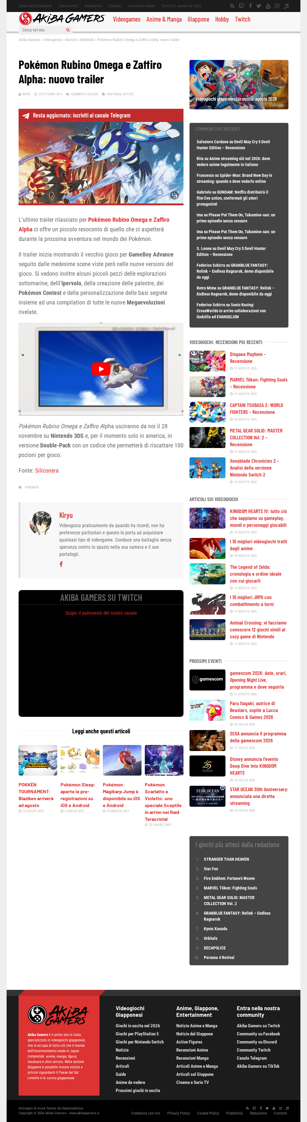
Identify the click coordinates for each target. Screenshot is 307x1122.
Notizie (71, 39)
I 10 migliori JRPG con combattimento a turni (252, 600)
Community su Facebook (258, 1034)
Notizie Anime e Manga (196, 1025)
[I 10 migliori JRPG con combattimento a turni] (207, 612)
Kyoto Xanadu (215, 928)
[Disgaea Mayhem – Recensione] (207, 369)
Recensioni (125, 1058)
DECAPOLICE (215, 947)
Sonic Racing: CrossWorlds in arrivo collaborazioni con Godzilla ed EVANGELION (231, 310)
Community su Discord (257, 1042)
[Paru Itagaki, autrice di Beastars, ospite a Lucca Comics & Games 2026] (207, 718)
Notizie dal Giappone (194, 1034)
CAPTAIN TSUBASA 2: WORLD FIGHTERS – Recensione (256, 408)
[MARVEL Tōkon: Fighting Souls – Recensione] (207, 395)
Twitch (243, 19)
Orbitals (210, 938)
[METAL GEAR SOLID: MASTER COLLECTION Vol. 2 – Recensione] (207, 446)
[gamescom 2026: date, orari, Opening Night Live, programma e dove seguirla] (207, 688)
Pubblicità (234, 1113)
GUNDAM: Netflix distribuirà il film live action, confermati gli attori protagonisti (232, 198)
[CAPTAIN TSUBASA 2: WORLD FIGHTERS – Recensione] (207, 420)
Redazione (93, 6)
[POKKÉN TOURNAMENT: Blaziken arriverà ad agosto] (38, 773)
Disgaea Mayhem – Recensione (248, 357)
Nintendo (87, 39)
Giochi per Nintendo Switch (140, 1042)
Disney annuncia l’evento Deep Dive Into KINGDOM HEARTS (254, 765)
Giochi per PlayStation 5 (137, 1034)
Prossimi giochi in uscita (138, 1090)
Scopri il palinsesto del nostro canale (101, 613)
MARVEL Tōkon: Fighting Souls (231, 888)
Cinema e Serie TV (192, 1082)
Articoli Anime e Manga (197, 1066)
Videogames (127, 19)
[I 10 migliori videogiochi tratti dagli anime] (207, 556)
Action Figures (189, 1042)
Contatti (115, 6)
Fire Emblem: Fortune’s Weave (229, 878)
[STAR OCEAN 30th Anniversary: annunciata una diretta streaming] (207, 804)
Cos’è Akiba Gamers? (35, 6)
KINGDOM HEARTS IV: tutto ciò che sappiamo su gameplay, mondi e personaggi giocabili (258, 518)
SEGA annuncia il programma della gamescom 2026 (258, 737)
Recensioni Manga (192, 1058)
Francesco (205, 175)
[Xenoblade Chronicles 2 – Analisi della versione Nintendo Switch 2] (207, 476)
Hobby (222, 19)
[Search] (68, 29)
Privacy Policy (178, 1113)
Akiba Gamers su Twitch (258, 1025)
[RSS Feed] (232, 6)
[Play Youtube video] (101, 369)
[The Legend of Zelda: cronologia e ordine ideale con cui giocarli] (207, 582)
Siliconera (47, 470)
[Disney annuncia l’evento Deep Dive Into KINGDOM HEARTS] (207, 774)
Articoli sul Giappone (194, 1074)
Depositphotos (72, 1108)
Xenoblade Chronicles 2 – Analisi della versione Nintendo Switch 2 (254, 467)
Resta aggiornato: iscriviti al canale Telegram (81, 115)
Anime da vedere (141, 6)
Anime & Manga (164, 19)
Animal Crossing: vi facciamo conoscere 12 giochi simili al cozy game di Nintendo (258, 629)
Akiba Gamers (29, 39)
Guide (121, 1074)
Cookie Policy (208, 1113)
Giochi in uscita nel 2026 (181, 6)
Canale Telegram (252, 1058)
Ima (200, 214)
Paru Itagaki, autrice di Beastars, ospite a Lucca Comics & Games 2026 (254, 710)
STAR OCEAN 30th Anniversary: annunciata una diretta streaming (259, 796)
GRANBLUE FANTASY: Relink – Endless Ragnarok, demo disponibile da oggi (235, 271)
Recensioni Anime (192, 1050)
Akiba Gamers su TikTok (258, 1066)
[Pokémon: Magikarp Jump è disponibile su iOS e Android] (122, 773)
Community (68, 6)
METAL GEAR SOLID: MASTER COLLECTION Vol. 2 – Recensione (256, 437)
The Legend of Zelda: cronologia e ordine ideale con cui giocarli (256, 573)
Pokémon (32, 487)
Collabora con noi (145, 1113)
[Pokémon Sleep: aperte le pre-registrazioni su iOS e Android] (80, 773)
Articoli (122, 1066)
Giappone (198, 19)
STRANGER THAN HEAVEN (226, 859)
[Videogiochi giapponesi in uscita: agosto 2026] (238, 107)
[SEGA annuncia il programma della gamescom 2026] (207, 748)
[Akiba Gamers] (63, 24)
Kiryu (26, 94)
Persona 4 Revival (219, 957)
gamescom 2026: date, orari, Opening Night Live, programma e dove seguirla (258, 679)
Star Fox (211, 868)
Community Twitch (253, 1050)
